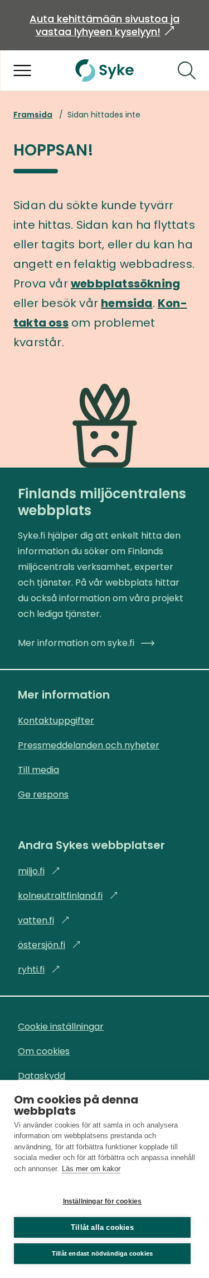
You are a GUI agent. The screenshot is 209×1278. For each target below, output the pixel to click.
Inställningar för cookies (102, 1201)
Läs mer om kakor (91, 1168)
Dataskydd (41, 1075)
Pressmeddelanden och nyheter (88, 745)
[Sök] (187, 70)
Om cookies (44, 1051)
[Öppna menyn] (22, 70)
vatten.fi (44, 920)
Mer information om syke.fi (76, 642)
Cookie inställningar (61, 1026)
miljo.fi (39, 871)
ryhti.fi (39, 969)
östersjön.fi (49, 945)
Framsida (32, 114)
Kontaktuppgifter (56, 720)
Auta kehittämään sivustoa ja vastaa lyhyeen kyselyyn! (104, 25)
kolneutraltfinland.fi (68, 895)
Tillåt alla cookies (102, 1227)
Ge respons (43, 794)
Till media (38, 769)
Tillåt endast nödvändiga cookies (102, 1253)
